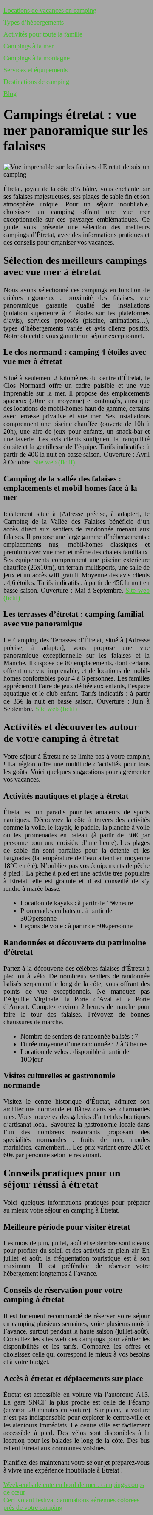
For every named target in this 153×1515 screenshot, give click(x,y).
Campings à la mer (28, 46)
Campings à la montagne (36, 58)
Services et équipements (35, 69)
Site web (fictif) (54, 462)
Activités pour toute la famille (42, 34)
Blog (10, 93)
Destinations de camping (36, 81)
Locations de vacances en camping (49, 10)
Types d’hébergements (33, 22)
